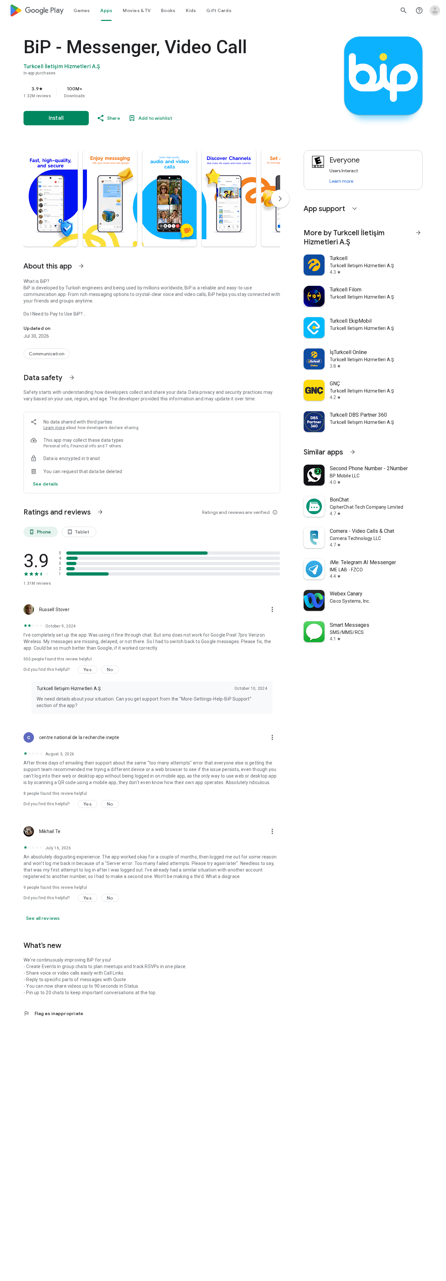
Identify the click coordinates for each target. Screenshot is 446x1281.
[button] (51, 198)
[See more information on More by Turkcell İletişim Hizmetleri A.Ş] (418, 232)
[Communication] (47, 354)
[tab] (81, 10)
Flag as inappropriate (53, 1013)
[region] (154, 92)
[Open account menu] (435, 10)
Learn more (54, 427)
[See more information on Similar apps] (352, 452)
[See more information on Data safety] (72, 377)
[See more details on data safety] (45, 484)
